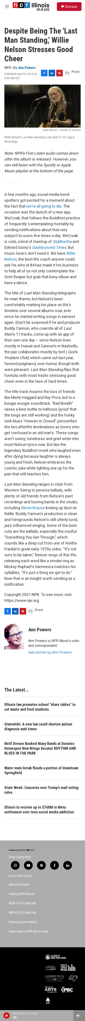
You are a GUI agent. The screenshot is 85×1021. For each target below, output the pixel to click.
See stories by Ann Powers (50, 652)
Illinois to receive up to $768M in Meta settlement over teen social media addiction (39, 809)
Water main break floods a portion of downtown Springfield (41, 770)
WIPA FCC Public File (22, 912)
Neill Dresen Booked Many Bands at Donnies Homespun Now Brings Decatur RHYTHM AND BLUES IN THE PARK (40, 748)
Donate (71, 7)
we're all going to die (43, 206)
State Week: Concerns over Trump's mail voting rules (41, 790)
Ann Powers (27, 67)
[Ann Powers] (14, 636)
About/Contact (19, 884)
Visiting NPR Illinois (21, 894)
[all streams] (79, 1015)
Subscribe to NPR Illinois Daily (29, 931)
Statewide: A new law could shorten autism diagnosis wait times (38, 726)
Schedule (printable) (23, 922)
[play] (6, 1015)
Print (75, 71)
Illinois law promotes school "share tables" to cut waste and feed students (40, 707)
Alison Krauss (32, 507)
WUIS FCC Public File (22, 903)
